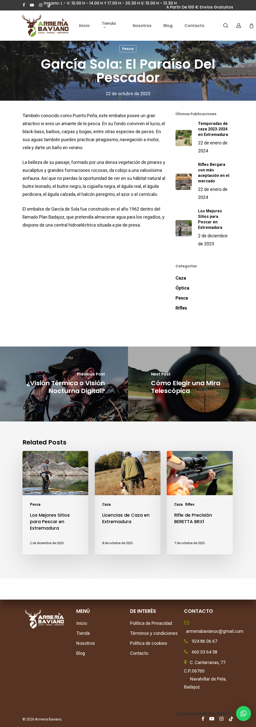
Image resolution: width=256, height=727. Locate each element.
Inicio (81, 623)
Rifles (181, 308)
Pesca (128, 48)
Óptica (182, 288)
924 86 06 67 (204, 641)
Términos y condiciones (154, 633)
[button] (243, 713)
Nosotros (85, 643)
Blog (80, 653)
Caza (181, 278)
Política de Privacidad (151, 623)
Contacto (139, 653)
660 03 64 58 (204, 652)
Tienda (83, 633)
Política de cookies (148, 643)
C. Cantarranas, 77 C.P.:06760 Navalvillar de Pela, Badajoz (205, 675)
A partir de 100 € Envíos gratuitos (199, 7)
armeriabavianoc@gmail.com (209, 631)
